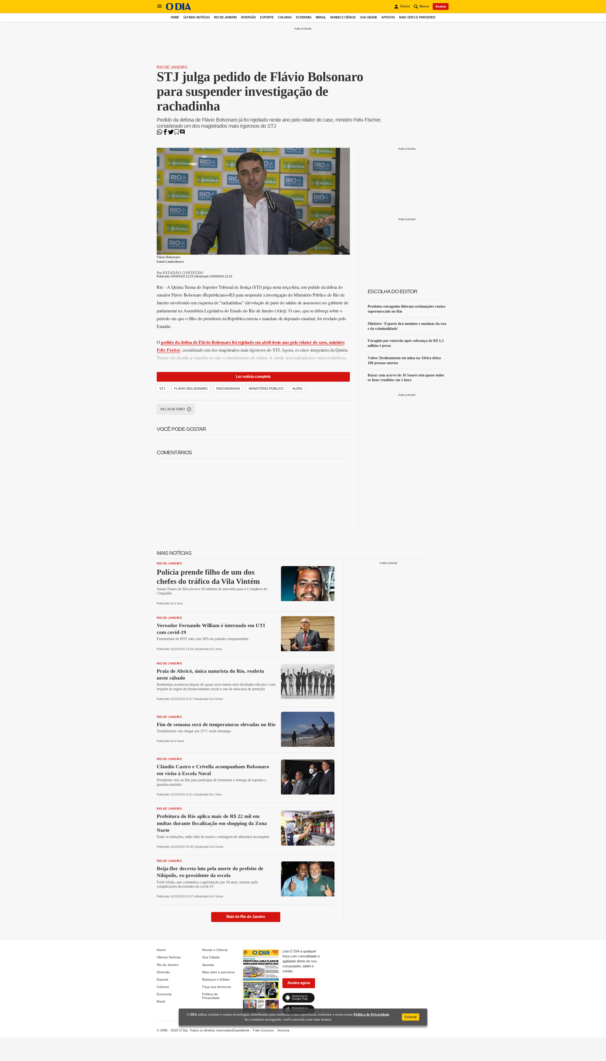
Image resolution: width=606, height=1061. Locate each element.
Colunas (285, 17)
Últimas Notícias (196, 17)
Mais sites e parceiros (417, 17)
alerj (297, 388)
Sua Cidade (368, 17)
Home (175, 17)
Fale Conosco (263, 1030)
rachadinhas (228, 388)
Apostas (388, 17)
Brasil (321, 17)
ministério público (266, 388)
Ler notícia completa (253, 377)
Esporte (267, 17)
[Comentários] (182, 133)
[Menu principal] (159, 6)
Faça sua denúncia (216, 987)
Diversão (248, 17)
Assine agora (298, 983)
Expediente (241, 1030)
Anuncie (283, 1030)
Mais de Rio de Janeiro (245, 917)
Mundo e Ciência (343, 17)
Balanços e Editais (216, 979)
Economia (303, 17)
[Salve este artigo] (176, 133)
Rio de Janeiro (225, 17)
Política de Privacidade (211, 996)
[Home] (178, 9)
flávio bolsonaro (191, 388)
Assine (440, 6)
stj (162, 388)
